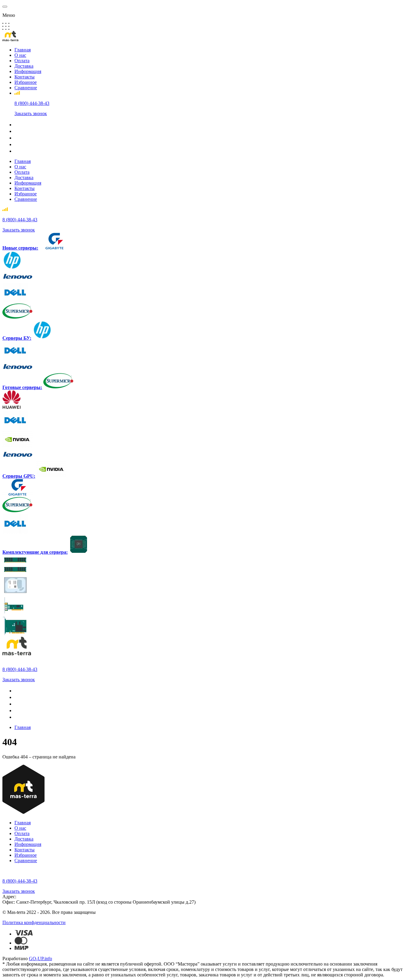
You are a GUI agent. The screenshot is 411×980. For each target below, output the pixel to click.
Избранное (25, 82)
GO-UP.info (40, 958)
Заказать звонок (30, 113)
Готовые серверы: (22, 387)
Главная (22, 49)
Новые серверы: (20, 247)
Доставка (23, 66)
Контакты (24, 76)
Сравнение (25, 87)
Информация (27, 71)
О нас (20, 55)
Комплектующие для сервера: (35, 552)
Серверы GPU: (18, 476)
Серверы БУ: (16, 338)
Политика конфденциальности (34, 922)
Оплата (21, 60)
